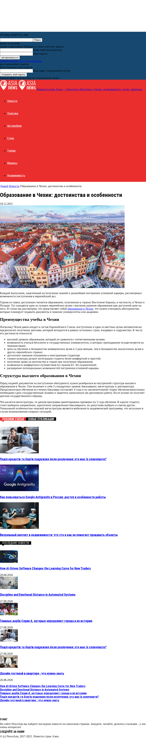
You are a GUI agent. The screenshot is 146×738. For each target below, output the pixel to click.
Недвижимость (16, 175)
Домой (4, 186)
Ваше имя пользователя (47, 49)
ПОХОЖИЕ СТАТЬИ (13, 419)
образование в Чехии (80, 308)
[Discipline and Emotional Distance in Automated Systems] (9, 588)
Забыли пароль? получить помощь (21, 60)
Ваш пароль (40, 53)
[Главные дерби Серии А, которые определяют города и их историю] (9, 614)
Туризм (11, 150)
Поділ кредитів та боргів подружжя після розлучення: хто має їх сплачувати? (53, 459)
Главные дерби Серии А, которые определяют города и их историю (46, 621)
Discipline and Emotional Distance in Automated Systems (37, 594)
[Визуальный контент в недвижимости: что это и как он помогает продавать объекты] (19, 527)
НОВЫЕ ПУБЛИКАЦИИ (41, 419)
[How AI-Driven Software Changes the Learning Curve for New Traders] (9, 561)
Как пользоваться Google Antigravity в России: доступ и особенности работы (53, 497)
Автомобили (14, 126)
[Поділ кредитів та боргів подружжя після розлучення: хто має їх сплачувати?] (19, 452)
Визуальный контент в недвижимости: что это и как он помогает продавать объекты (59, 535)
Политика (12, 113)
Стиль (10, 138)
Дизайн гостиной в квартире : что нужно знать (32, 673)
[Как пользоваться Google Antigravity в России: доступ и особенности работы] (19, 490)
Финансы (12, 163)
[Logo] (9, 89)
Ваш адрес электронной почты (51, 70)
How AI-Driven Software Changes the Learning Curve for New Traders (45, 568)
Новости (12, 101)
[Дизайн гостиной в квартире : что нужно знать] (9, 666)
